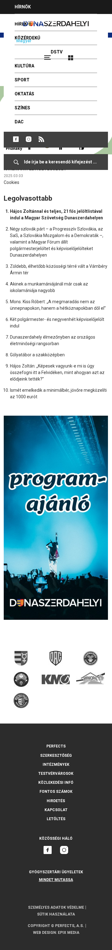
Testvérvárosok (55, 773)
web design (44, 932)
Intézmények (56, 764)
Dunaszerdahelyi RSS (41, 139)
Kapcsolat (56, 810)
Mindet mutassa (56, 880)
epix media (68, 932)
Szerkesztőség (56, 755)
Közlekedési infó (55, 782)
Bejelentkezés (94, 55)
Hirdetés (56, 801)
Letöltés (56, 819)
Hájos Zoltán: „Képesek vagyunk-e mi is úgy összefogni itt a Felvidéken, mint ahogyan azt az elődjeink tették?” (57, 372)
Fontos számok (56, 791)
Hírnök (23, 6)
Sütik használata (56, 914)
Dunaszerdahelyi (16, 139)
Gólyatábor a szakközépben (37, 354)
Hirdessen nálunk (36, 20)
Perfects (56, 746)
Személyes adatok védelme (56, 907)
